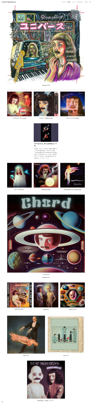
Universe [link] (64, 2)
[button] (90, 2)
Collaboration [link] (80, 2)
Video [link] (73, 2)
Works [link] (69, 2)
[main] (46, 85)
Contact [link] (86, 2)
